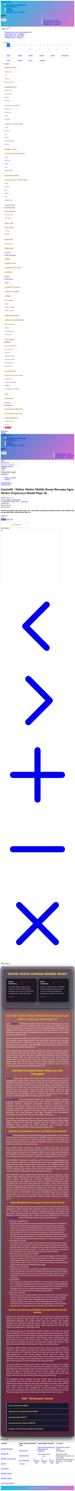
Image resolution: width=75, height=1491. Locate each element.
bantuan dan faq (24, 1455)
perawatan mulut (9, 362)
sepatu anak (8, 112)
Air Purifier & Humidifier (12, 389)
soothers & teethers (12, 291)
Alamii (41, 55)
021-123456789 (24, 1460)
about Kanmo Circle (25, 32)
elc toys (7, 424)
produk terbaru (11, 67)
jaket (6, 167)
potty (7, 394)
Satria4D (9, 1078)
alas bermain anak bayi (13, 413)
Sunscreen (7, 352)
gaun (6, 134)
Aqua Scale (64, 55)
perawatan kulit (9, 349)
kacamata (7, 78)
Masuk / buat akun (10, 477)
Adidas (20, 55)
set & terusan (8, 94)
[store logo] (16, 29)
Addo (8, 55)
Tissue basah (8, 379)
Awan (30, 60)
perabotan (8, 272)
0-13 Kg (7, 231)
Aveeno (20, 60)
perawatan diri (9, 366)
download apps (21, 5)
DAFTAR (59, 22)
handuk (7, 403)
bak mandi (9, 398)
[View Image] (1, 962)
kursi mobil (9, 227)
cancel (3, 468)
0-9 (67, 49)
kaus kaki (7, 119)
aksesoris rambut (9, 82)
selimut (7, 259)
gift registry (21, 12)
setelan (6, 137)
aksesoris (7, 144)
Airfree (31, 55)
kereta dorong (10, 211)
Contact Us (57, 24)
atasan (6, 127)
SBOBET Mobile (6, 1473)
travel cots (8, 244)
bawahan (7, 131)
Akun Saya (4, 431)
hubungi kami (23, 1450)
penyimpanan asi (9, 331)
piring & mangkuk (10, 307)
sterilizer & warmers (12, 287)
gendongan (9, 239)
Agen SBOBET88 (12, 1099)
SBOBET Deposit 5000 (8, 1459)
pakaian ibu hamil (11, 175)
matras (7, 276)
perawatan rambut (10, 359)
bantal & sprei (10, 263)
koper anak (9, 223)
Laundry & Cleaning (10, 382)
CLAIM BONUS (16, 524)
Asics (8, 60)
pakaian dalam (9, 170)
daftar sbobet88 (12, 1217)
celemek (8, 296)
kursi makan (9, 339)
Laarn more (24, 501)
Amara (52, 55)
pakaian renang (11, 149)
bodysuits (7, 100)
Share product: (5, 528)
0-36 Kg (7, 234)
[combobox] (10, 464)
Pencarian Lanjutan (7, 466)
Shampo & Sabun (9, 356)
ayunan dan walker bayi (14, 409)
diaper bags (9, 248)
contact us (20, 37)
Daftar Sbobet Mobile (7, 1483)
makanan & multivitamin (14, 320)
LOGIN (56, 20)
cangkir (7, 304)
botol (6, 283)
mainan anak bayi (11, 418)
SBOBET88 (14, 1024)
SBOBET (7, 385)
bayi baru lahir (9, 214)
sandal (6, 115)
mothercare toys (9, 421)
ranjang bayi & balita (13, 267)
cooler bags (8, 334)
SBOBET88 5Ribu (7, 1449)
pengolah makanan (12, 315)
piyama (7, 97)
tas (5, 75)
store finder (20, 35)
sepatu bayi (8, 109)
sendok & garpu (9, 310)
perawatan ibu (10, 371)
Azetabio (42, 60)
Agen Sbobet (5, 1468)
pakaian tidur (8, 90)
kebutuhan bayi (11, 87)
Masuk (3, 433)
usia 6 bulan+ (8, 218)
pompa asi (7, 328)
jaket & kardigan (9, 141)
